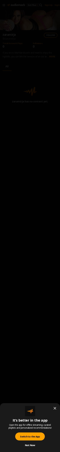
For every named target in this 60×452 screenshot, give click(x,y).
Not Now (30, 445)
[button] (30, 226)
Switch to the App (30, 436)
